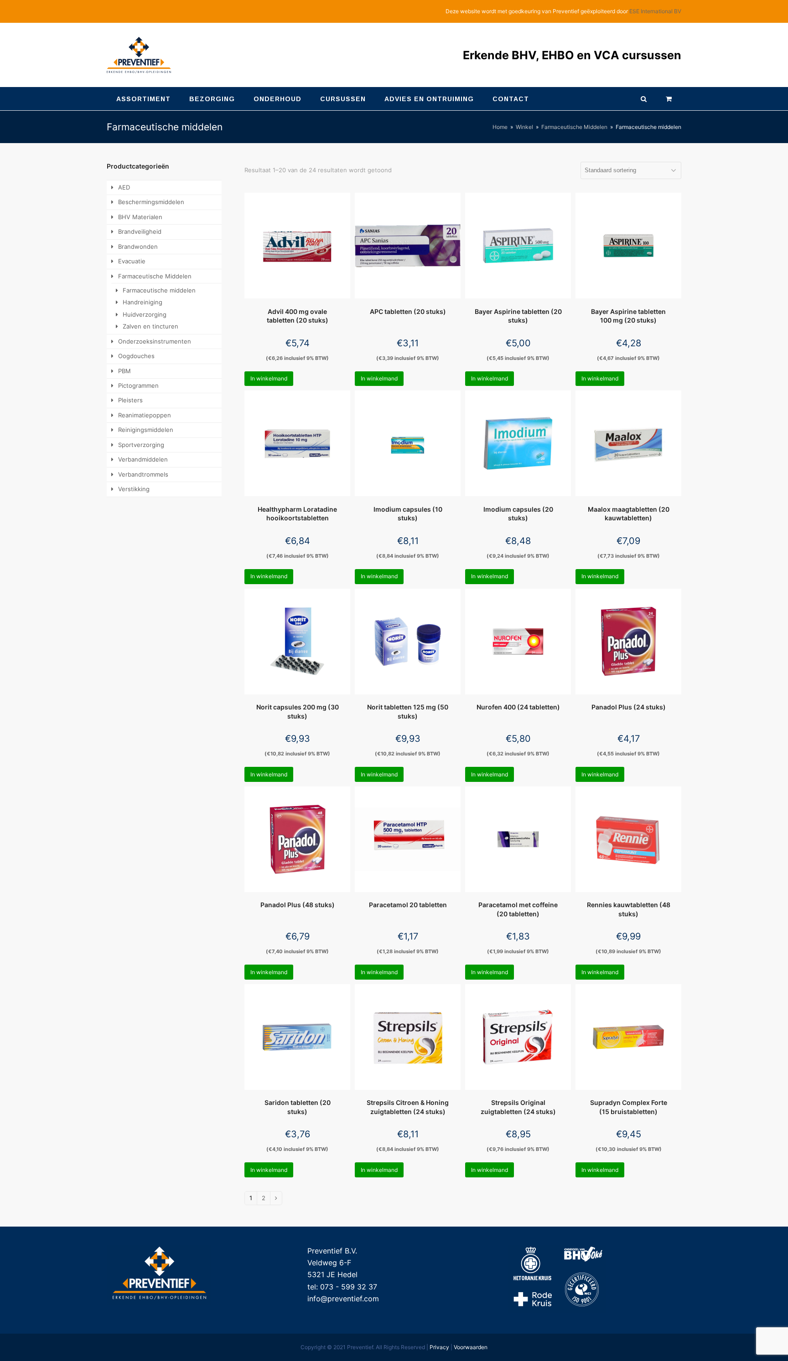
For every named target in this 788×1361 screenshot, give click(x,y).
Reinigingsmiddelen (145, 429)
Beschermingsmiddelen (151, 201)
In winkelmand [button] (268, 378)
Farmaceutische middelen (159, 290)
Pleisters (130, 400)
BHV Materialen (140, 217)
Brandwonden (138, 246)
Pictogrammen (138, 385)
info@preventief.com (343, 1298)
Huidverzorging (144, 314)
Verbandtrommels (143, 474)
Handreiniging (142, 302)
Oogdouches (136, 356)
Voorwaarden (470, 1347)
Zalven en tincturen (150, 326)
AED (124, 187)
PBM (124, 371)
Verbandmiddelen (143, 459)
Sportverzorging (141, 444)
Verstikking (134, 489)
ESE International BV (655, 11)
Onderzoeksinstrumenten (154, 341)
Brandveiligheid (139, 231)
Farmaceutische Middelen (155, 276)
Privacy (439, 1347)
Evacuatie (131, 261)
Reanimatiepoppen (144, 415)
